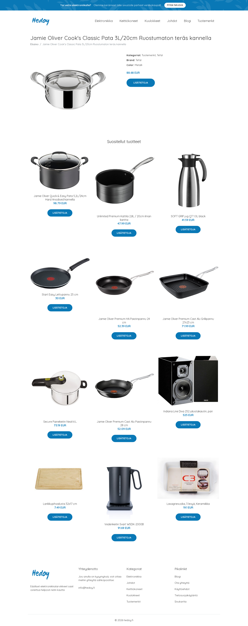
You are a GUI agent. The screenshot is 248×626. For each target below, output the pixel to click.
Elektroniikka (104, 21)
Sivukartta (180, 601)
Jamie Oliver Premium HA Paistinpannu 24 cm (124, 320)
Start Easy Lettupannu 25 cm (60, 294)
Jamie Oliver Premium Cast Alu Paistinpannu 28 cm (124, 423)
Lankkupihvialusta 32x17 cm (60, 503)
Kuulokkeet (152, 21)
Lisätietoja (140, 82)
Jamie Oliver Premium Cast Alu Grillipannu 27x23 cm (188, 320)
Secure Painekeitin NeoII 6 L (60, 421)
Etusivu (34, 44)
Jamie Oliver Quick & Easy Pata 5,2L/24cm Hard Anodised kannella (60, 197)
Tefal (160, 55)
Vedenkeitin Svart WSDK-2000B (124, 524)
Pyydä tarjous (175, 5)
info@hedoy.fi (86, 587)
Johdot (172, 21)
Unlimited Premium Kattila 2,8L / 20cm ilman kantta (124, 218)
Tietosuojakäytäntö (186, 595)
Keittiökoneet (128, 21)
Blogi (187, 21)
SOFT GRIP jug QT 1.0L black (188, 216)
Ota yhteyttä (182, 582)
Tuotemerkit (206, 21)
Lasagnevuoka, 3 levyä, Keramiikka (188, 503)
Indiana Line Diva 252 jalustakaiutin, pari (188, 411)
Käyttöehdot (182, 589)
